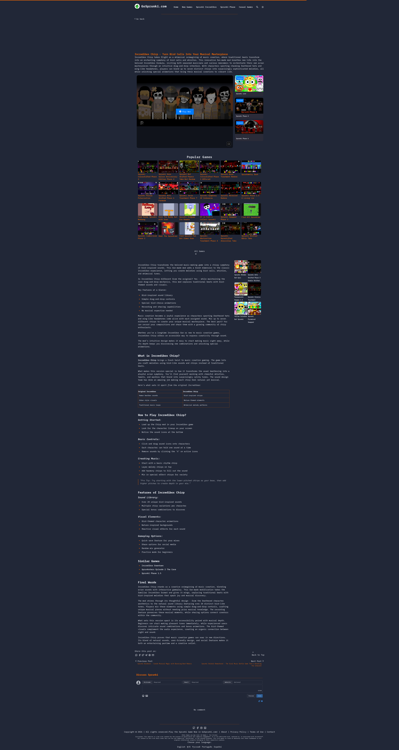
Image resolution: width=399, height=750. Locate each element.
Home (176, 7)
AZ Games (203, 735)
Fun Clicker (213, 735)
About (224, 732)
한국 (189, 747)
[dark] (262, 7)
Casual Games (246, 7)
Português (207, 747)
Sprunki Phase (227, 7)
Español (218, 747)
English (181, 747)
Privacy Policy (238, 732)
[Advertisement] (199, 36)
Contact (271, 732)
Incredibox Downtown (152, 565)
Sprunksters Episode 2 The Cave (159, 569)
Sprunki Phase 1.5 (151, 573)
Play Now (186, 112)
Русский (196, 747)
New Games (187, 7)
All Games (199, 251)
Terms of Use (257, 732)
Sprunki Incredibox (206, 7)
